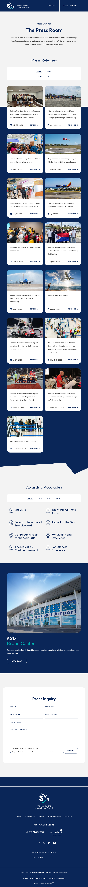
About (19, 816)
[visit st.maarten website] (34, 832)
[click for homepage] (44, 801)
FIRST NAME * (14, 707)
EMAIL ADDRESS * (51, 714)
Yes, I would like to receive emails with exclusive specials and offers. (33, 752)
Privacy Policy (35, 748)
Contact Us (68, 816)
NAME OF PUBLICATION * (18, 722)
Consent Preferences (60, 872)
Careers (41, 816)
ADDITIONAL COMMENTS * (18, 730)
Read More (34, 125)
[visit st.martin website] (57, 832)
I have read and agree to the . (26, 748)
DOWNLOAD (16, 660)
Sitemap (48, 872)
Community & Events (54, 816)
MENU (53, 6)
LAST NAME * (49, 707)
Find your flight (70, 5)
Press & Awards (30, 816)
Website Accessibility (37, 872)
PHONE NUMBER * (15, 714)
